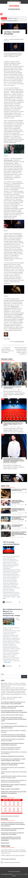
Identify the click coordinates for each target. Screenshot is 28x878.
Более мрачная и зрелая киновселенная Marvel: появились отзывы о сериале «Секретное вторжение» (21, 351)
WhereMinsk (14, 36)
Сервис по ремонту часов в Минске (10, 789)
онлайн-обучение (15, 522)
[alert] (14, 862)
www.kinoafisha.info (19, 341)
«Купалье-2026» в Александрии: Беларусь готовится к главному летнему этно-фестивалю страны (13, 719)
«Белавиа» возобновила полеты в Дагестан (12, 756)
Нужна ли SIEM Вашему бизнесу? (9, 723)
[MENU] (1, 14)
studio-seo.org (4, 816)
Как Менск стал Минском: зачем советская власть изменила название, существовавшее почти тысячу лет (13, 694)
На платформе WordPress (7, 874)
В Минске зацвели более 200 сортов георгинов (12, 688)
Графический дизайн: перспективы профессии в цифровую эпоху (17, 502)
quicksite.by (16, 816)
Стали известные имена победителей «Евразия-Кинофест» (12, 387)
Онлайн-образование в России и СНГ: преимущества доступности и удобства (19, 518)
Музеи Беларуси (5, 843)
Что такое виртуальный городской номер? (17, 525)
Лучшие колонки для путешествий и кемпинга (12, 714)
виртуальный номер (15, 529)
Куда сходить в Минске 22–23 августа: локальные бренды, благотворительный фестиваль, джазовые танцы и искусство (13, 684)
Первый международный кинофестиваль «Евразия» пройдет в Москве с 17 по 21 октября (13, 424)
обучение (13, 493)
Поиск (2, 674)
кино (20, 389)
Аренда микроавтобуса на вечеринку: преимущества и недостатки (18, 510)
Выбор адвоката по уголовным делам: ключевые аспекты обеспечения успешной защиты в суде (19, 533)
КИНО (2, 24)
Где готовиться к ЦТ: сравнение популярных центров (19, 489)
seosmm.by (10, 816)
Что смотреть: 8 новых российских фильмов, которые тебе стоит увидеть (7, 350)
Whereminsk (14, 5)
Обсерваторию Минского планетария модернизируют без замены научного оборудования (11, 838)
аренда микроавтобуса (16, 514)
